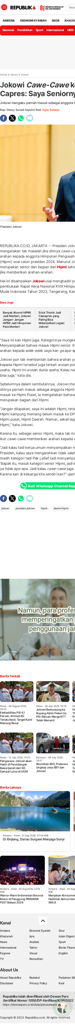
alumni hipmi (61, 508)
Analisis (34, 942)
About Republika (10, 977)
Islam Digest (66, 936)
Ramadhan (36, 959)
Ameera (5, 930)
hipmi (44, 508)
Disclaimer (6, 983)
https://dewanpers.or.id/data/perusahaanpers (32, 1004)
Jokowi (38, 281)
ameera (9, 20)
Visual (33, 953)
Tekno (33, 947)
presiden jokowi (25, 508)
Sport (39, 30)
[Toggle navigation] (4, 7)
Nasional (8, 30)
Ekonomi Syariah (33, 20)
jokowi (5, 508)
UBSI (70, 30)
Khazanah (6, 936)
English (63, 953)
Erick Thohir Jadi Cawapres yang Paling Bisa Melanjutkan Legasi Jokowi (51, 319)
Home (3, 74)
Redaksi (34, 977)
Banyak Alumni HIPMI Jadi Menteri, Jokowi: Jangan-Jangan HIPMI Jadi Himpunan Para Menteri (17, 319)
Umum (25, 74)
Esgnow (5, 953)
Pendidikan (24, 30)
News (14, 74)
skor (55, 20)
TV (2, 959)
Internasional (55, 30)
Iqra (31, 936)
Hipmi (62, 267)
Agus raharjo (50, 109)
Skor (61, 930)
